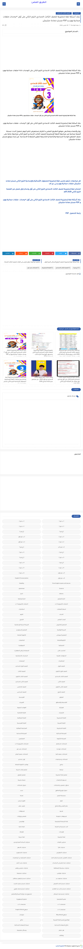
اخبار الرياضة (21, 599)
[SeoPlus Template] (81, 946)
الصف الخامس (21, 687)
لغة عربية (22, 837)
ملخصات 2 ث (22, 904)
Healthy (21, 583)
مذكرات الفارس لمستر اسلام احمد (61, 858)
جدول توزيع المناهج (61, 790)
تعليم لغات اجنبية (21, 770)
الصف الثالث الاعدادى (63, 13)
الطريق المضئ (38, 2)
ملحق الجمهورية (22, 899)
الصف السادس (21, 692)
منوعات (21, 915)
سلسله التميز (61, 796)
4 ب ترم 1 (21, 563)
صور (61, 801)
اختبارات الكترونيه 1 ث (21, 604)
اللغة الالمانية (21, 713)
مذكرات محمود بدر (61, 878)
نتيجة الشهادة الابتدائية (21, 925)
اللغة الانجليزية (46, 268)
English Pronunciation (21, 578)
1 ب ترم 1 (61, 521)
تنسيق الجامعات (61, 780)
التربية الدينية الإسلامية (22, 625)
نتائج (21, 920)
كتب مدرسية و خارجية (61, 827)
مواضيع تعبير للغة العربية (61, 920)
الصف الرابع (61, 692)
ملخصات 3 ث (61, 909)
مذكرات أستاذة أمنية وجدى (22, 842)
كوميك (22, 832)
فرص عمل (21, 806)
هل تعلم (61, 930)
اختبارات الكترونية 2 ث (61, 604)
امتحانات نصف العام (21, 754)
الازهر (21, 614)
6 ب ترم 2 (21, 573)
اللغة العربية (61, 723)
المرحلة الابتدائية (61, 733)
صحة (21, 796)
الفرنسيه (21, 697)
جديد (21, 790)
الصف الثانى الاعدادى (22, 682)
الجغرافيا (61, 645)
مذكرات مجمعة (21, 873)
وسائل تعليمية (21, 930)
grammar (22, 588)
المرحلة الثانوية (61, 739)
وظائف (61, 935)
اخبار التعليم (61, 599)
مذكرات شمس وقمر (21, 868)
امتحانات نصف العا (61, 754)
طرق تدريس (21, 801)
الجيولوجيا (22, 645)
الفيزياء (21, 702)
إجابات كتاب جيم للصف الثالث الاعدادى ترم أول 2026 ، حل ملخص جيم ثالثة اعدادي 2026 (42, 379)
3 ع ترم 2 (76, 13)
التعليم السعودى (21, 630)
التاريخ (22, 619)
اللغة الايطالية (21, 718)
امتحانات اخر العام (61, 744)
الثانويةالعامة (61, 640)
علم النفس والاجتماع (61, 806)
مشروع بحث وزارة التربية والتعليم (21, 894)
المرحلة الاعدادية (22, 733)
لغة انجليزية (61, 837)
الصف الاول (61, 666)
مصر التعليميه (61, 899)
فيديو (61, 811)
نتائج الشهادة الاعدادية (61, 925)
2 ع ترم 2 (61, 552)
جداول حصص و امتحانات (61, 785)
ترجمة (61, 770)
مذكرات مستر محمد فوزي (21, 889)
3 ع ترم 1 (61, 563)
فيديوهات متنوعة (61, 816)
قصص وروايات (21, 816)
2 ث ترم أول (21, 542)
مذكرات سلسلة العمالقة (61, 868)
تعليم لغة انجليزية (61, 775)
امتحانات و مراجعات (61, 759)
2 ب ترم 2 (61, 537)
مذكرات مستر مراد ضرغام (61, 894)
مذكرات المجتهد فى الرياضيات (22, 858)
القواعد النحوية (21, 708)
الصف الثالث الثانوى (22, 676)
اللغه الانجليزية (61, 728)
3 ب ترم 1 (21, 552)
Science (61, 588)
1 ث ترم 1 (61, 526)
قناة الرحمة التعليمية (61, 821)
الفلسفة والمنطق (61, 702)
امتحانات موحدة (61, 749)
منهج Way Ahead (61, 915)
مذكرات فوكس (61, 873)
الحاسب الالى (61, 651)
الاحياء (61, 614)
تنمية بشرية (21, 780)
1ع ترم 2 (21, 531)
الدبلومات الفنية (61, 656)
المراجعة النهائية (21, 728)
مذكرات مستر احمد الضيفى (61, 884)
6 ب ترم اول (61, 578)
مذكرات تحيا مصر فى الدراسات (61, 863)
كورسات (61, 832)
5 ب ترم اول (61, 573)
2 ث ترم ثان (61, 547)
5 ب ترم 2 (21, 568)
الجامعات (22, 640)
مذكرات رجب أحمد (21, 863)
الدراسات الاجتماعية (22, 656)
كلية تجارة (22, 827)
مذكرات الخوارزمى (61, 853)
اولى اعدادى (21, 759)
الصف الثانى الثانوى (61, 687)
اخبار (21, 594)
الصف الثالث (21, 671)
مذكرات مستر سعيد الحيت (22, 884)
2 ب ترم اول (21, 537)
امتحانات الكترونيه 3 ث (21, 744)
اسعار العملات (61, 609)
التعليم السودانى (61, 635)
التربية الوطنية (61, 630)
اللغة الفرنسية (21, 723)
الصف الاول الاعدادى (22, 666)
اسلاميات (22, 609)
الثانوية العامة (21, 635)
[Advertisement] (41, 53)
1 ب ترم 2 (21, 521)
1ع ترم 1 (61, 531)
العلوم (61, 697)
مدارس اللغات (61, 842)
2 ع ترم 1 (21, 547)
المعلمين (22, 739)
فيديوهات (22, 811)
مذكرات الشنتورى (21, 853)
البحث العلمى (61, 619)
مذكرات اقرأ (61, 847)
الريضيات (21, 661)
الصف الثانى (61, 682)
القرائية (61, 708)
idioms (61, 594)
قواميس (21, 821)
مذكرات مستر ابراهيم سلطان (21, 878)
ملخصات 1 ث (61, 904)
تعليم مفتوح (22, 775)
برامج (61, 764)
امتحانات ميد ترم (32, 268)
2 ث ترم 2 (61, 542)
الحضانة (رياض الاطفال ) (21, 651)
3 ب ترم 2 (61, 557)
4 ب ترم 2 (61, 568)
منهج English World (22, 909)
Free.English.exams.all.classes (61, 583)
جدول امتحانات (21, 785)
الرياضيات (61, 661)
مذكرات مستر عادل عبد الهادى (61, 889)
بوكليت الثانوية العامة (21, 764)
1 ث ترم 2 (21, 526)
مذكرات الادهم (21, 847)
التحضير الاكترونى (61, 625)
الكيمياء (61, 713)
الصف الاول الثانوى (61, 671)
